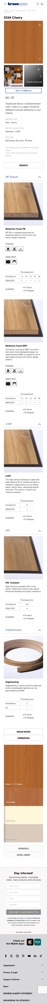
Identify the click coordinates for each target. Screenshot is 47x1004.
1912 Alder (10, 802)
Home (6, 10)
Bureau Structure (34, 81)
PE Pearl (28, 140)
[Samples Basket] (42, 4)
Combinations (23, 738)
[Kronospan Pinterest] (23, 956)
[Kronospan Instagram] (17, 956)
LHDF (28, 10)
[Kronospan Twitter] (11, 956)
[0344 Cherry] (23, 42)
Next (40, 76)
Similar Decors (23, 731)
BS (7, 98)
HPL (8, 530)
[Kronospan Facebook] (6, 956)
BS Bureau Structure (14, 140)
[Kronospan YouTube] (29, 956)
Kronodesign (21, 10)
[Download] (40, 59)
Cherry (14, 122)
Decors (12, 10)
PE (12, 98)
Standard (9, 131)
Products (23, 165)
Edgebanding (13, 630)
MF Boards (12, 177)
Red (7, 122)
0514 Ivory (10, 820)
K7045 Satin (11, 838)
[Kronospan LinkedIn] (35, 956)
